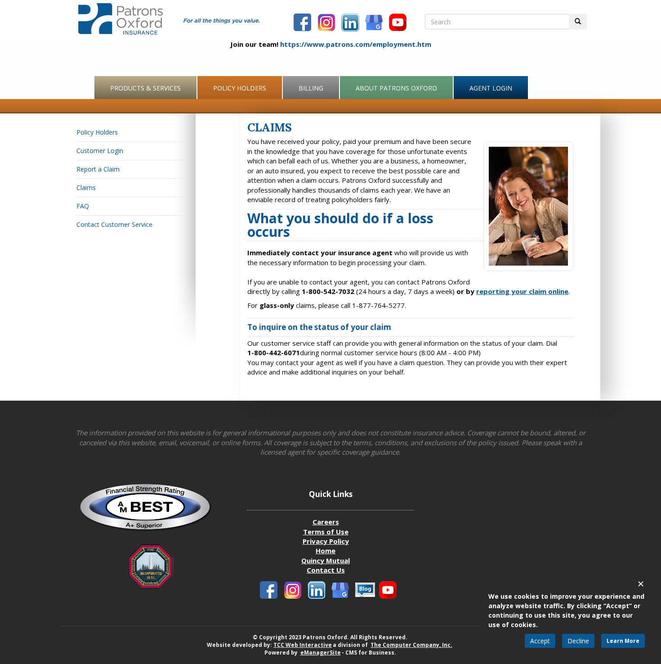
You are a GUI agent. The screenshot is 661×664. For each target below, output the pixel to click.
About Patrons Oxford (396, 88)
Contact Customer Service (114, 224)
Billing (311, 88)
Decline (578, 641)
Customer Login (99, 150)
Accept (540, 641)
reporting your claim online (522, 291)
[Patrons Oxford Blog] (375, 23)
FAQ (82, 206)
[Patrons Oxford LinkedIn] (351, 23)
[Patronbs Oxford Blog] (341, 591)
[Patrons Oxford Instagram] (327, 23)
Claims (86, 187)
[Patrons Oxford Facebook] (303, 23)
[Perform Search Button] (578, 21)
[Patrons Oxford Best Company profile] (151, 510)
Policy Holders (239, 88)
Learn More (623, 641)
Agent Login (490, 88)
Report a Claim (98, 169)
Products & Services (145, 88)
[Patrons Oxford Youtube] (399, 23)
